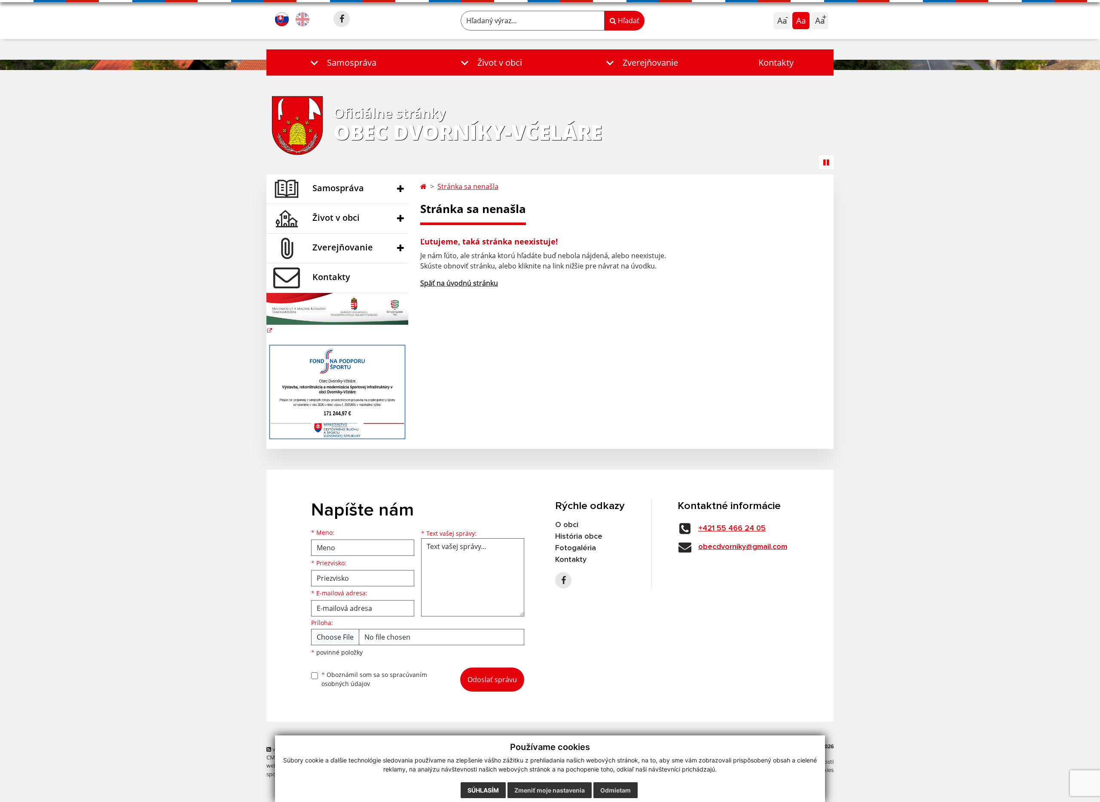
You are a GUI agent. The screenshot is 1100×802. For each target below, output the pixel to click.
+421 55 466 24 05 (732, 528)
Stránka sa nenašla (467, 186)
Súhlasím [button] (483, 790)
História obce (578, 536)
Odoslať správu (492, 679)
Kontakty (776, 62)
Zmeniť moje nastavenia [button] (549, 790)
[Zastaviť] (826, 162)
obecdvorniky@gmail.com (742, 547)
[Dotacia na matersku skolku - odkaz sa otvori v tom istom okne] (337, 314)
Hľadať (627, 20)
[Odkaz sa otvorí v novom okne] (341, 19)
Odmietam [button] (615, 790)
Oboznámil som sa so (374, 679)
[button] (341, 62)
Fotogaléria (575, 548)
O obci (566, 525)
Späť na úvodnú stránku (459, 283)
